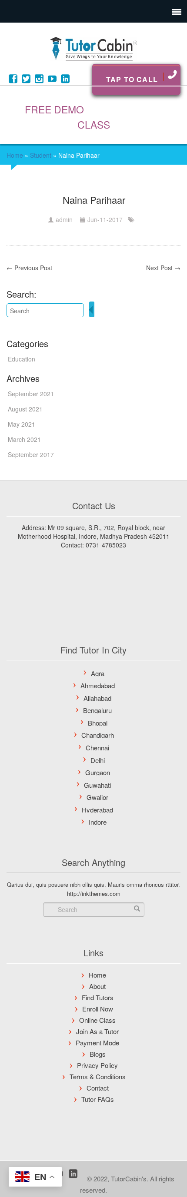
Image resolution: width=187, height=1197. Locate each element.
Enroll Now (97, 1008)
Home (15, 155)
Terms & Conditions (98, 1076)
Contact (98, 1087)
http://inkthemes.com (93, 893)
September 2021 (31, 393)
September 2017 (31, 454)
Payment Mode (97, 1042)
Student (40, 155)
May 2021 (21, 424)
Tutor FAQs (97, 1099)
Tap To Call (132, 79)
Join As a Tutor (97, 1031)
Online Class (97, 1020)
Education (21, 359)
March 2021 (24, 439)
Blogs (98, 1053)
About (97, 986)
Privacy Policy (97, 1065)
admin (64, 219)
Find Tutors (98, 997)
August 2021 (25, 409)
